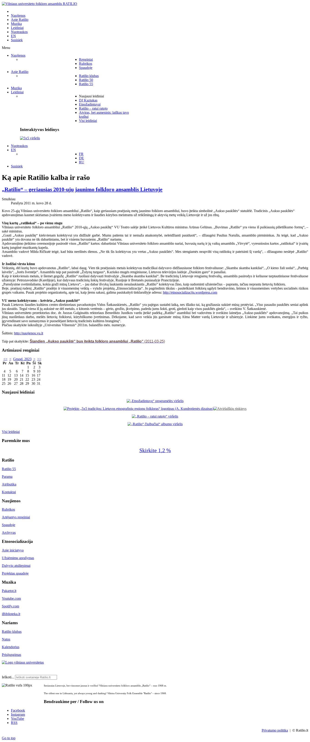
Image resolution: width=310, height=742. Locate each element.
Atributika (9, 484)
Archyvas (9, 532)
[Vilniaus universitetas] (23, 662)
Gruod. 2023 (22, 359)
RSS (14, 723)
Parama (7, 477)
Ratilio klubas (12, 631)
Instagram (18, 714)
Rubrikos (8, 509)
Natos (6, 639)
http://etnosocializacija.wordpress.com (190, 292)
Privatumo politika (275, 730)
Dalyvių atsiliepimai (16, 566)
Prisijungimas (11, 655)
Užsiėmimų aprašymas (18, 558)
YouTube (17, 718)
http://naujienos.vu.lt (28, 333)
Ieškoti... (8, 677)
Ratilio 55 (9, 469)
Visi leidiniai (11, 432)
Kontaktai (9, 492)
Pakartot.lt (9, 591)
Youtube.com (11, 598)
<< (5, 359)
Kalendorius (10, 647)
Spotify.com (10, 606)
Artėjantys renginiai (16, 517)
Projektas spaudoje (15, 573)
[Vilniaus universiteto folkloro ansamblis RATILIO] (39, 4)
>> (39, 359)
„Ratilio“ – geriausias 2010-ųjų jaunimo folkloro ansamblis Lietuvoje (82, 189)
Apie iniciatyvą (13, 550)
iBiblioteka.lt (11, 614)
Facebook (18, 710)
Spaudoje (8, 525)
